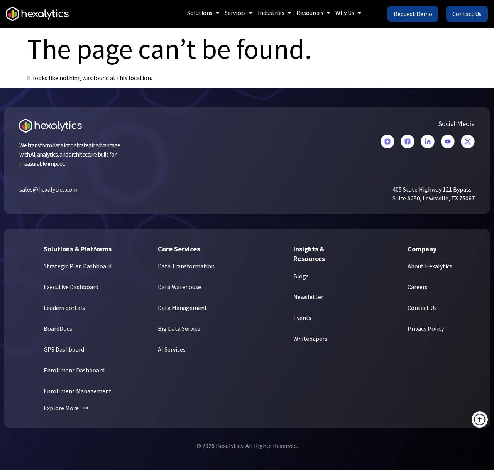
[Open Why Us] (359, 12)
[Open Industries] (289, 12)
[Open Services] (251, 12)
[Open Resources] (328, 12)
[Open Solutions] (218, 12)
